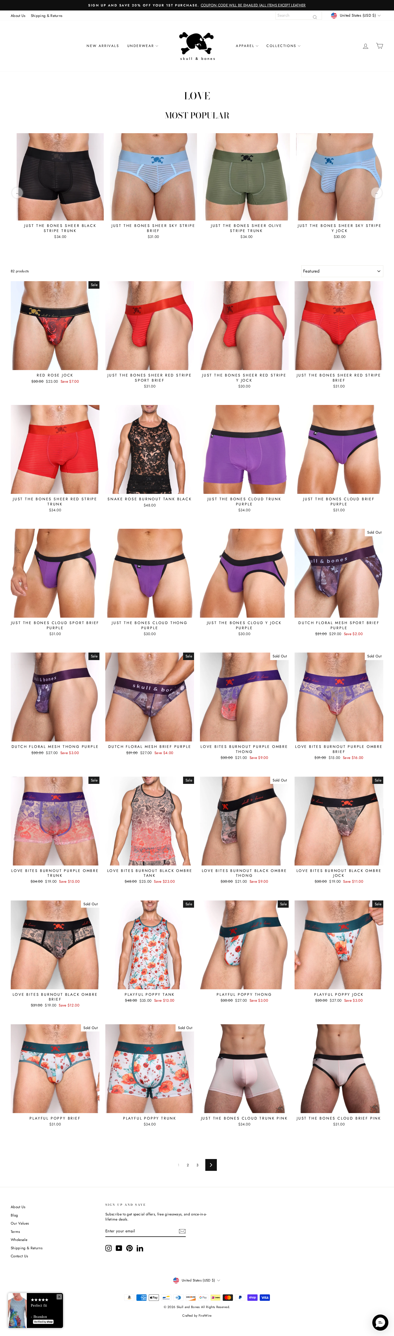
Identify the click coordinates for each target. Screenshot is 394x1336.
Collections (281, 45)
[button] (380, 1323)
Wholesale (19, 1239)
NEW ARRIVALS (103, 45)
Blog (14, 1215)
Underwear (140, 45)
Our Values (20, 1223)
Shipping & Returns (46, 15)
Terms (15, 1231)
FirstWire (205, 1315)
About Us (18, 15)
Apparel (245, 45)
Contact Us (19, 1256)
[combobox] (299, 16)
